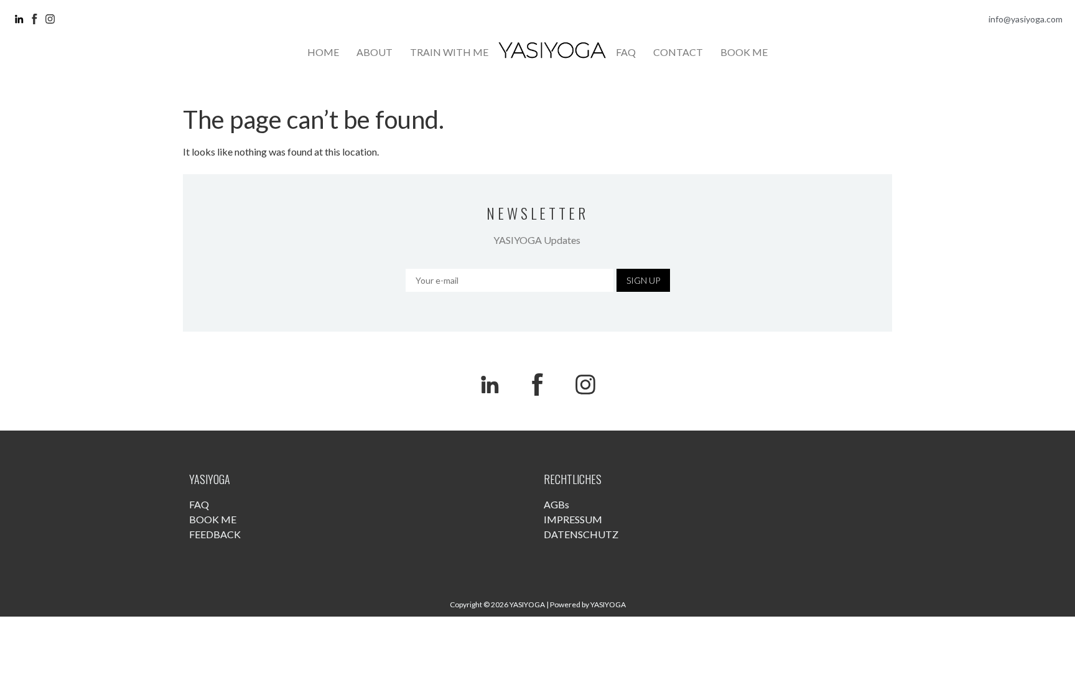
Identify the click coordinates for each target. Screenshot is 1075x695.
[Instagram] (585, 384)
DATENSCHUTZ (581, 534)
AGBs (556, 504)
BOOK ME (212, 519)
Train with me (449, 52)
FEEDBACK (215, 534)
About (374, 52)
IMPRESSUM (573, 519)
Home (323, 52)
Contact (678, 52)
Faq (626, 52)
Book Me (744, 52)
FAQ (199, 504)
